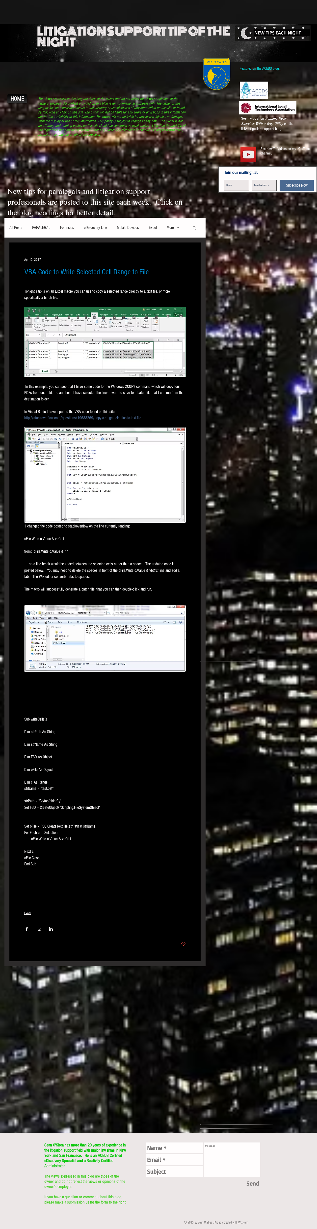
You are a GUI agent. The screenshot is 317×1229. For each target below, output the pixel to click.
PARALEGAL (41, 227)
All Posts (15, 227)
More (170, 227)
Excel (153, 227)
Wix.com (243, 1222)
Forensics (67, 227)
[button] (194, 228)
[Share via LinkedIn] (51, 929)
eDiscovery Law (95, 227)
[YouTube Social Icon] (248, 154)
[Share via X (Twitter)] (38, 929)
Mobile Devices (128, 227)
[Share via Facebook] (26, 929)
